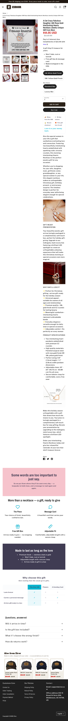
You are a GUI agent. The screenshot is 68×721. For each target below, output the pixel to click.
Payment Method (8, 697)
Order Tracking (7, 691)
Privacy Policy (28, 697)
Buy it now (54, 110)
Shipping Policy (29, 687)
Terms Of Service (29, 694)
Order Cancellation (8, 694)
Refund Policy (28, 691)
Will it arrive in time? (15, 623)
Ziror (15, 716)
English (60, 714)
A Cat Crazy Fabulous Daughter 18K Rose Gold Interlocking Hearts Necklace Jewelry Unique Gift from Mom (33, 16)
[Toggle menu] (3, 7)
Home (4, 13)
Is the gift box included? (17, 629)
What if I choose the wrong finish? (22, 635)
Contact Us (6, 687)
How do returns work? (16, 641)
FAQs (4, 701)
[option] (20, 37)
